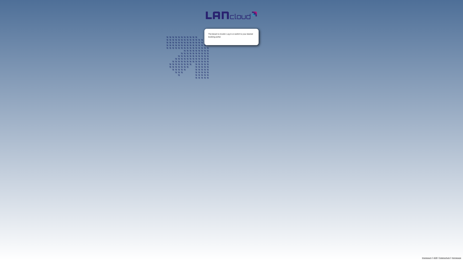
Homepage (456, 258)
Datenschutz (444, 258)
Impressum (427, 258)
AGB (435, 258)
